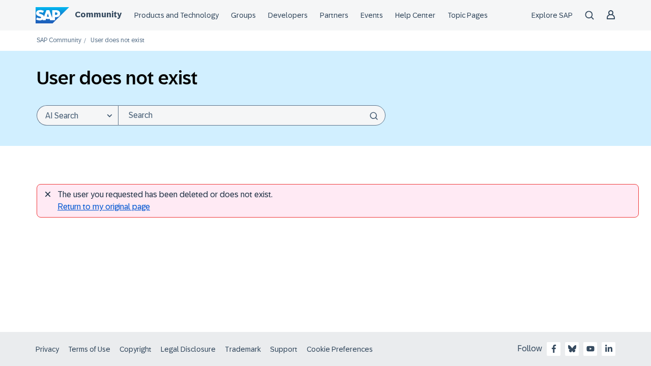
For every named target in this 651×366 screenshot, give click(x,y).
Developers (288, 15)
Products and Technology (176, 15)
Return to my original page (103, 206)
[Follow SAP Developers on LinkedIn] (609, 349)
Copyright (136, 349)
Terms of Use (89, 349)
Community (98, 14)
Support (284, 349)
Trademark (243, 349)
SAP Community (59, 40)
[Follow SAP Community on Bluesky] (572, 349)
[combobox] (252, 115)
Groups (243, 15)
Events (372, 15)
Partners (334, 15)
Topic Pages (468, 15)
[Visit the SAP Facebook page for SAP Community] (554, 349)
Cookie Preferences (340, 349)
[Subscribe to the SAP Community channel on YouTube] (590, 349)
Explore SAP (552, 15)
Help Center (415, 15)
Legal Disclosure (188, 349)
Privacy (47, 349)
